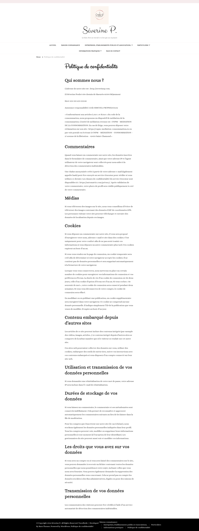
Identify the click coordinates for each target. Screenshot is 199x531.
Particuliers (142, 45)
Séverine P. (100, 30)
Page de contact (113, 51)
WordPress (65, 526)
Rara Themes (44, 526)
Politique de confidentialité (82, 526)
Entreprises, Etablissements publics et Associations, (108, 45)
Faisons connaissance (70, 45)
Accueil (52, 45)
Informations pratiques (89, 51)
